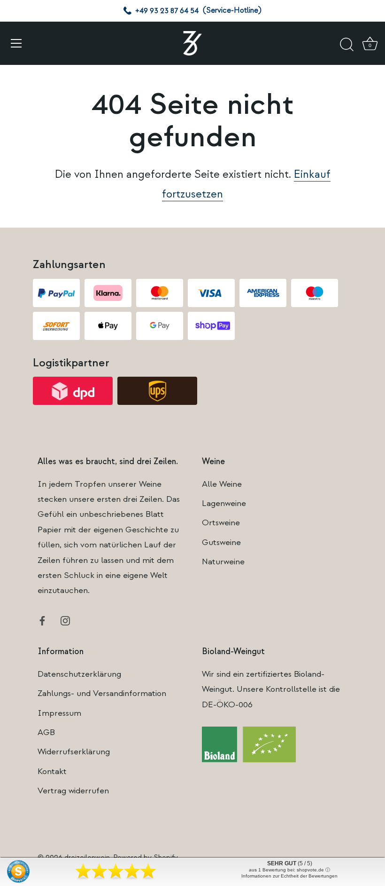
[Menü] (16, 43)
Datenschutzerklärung (79, 674)
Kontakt (52, 771)
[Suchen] (346, 44)
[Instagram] (65, 620)
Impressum (59, 713)
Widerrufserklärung (74, 751)
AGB (46, 732)
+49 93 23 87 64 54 (167, 11)
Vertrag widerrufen (73, 790)
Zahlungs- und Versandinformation (102, 693)
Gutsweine (221, 542)
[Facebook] (42, 620)
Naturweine (223, 561)
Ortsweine (221, 522)
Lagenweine (224, 503)
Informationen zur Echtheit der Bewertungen (289, 875)
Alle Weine (222, 484)
